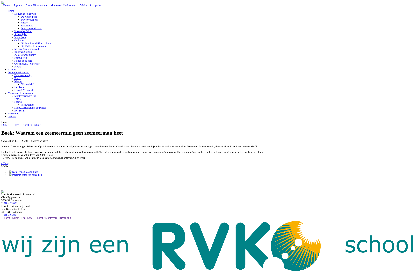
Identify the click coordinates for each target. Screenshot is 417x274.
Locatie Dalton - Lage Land (18, 217)
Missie (24, 22)
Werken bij (13, 113)
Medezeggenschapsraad (26, 49)
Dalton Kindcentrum (18, 72)
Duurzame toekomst (31, 28)
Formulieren (20, 57)
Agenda (12, 69)
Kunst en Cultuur (23, 52)
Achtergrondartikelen (25, 54)
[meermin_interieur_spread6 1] (25, 174)
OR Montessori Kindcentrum (36, 43)
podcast (12, 116)
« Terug (5, 163)
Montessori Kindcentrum (20, 93)
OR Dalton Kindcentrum (33, 46)
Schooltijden (20, 34)
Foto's (17, 78)
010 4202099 (10, 203)
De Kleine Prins (29, 16)
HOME (5, 125)
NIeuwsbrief (27, 84)
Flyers (17, 66)
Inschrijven (20, 37)
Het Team (19, 87)
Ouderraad (19, 40)
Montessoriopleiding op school (30, 107)
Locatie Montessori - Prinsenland (54, 217)
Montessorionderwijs (25, 96)
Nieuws (18, 81)
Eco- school (27, 25)
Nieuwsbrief (27, 104)
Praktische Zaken (23, 31)
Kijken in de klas (23, 60)
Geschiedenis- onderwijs (27, 63)
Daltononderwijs (22, 75)
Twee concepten (29, 19)
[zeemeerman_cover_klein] (23, 171)
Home (11, 10)
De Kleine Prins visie (25, 13)
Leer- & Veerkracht (24, 90)
